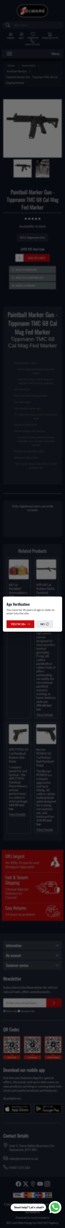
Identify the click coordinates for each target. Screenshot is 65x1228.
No (42, 624)
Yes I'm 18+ (18, 624)
